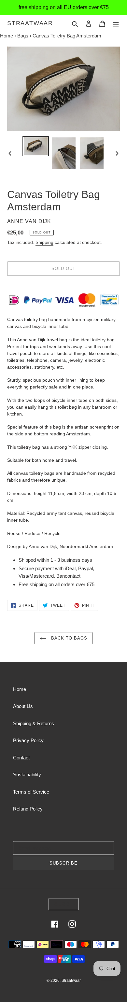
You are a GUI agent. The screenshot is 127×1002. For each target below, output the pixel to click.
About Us (23, 706)
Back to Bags (68, 638)
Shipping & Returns (33, 723)
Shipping (44, 242)
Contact (21, 757)
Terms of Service (31, 792)
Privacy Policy (28, 740)
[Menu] (116, 24)
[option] (36, 146)
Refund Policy (28, 808)
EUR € (61, 904)
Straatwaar (30, 23)
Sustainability (27, 774)
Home (6, 35)
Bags (22, 35)
